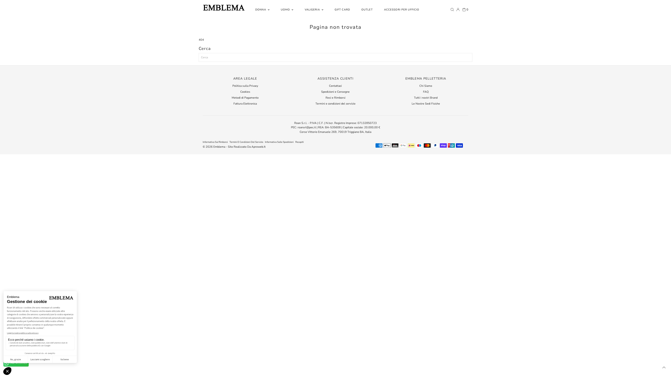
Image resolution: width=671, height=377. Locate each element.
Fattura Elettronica (245, 104)
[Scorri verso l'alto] (664, 367)
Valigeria (313, 9)
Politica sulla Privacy (245, 86)
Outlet (367, 9)
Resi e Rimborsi (335, 98)
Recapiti (299, 142)
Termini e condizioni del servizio (335, 104)
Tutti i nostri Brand (426, 98)
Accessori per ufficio (401, 9)
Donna (261, 9)
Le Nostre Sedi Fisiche (426, 104)
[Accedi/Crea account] (458, 9)
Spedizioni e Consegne (335, 92)
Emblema (219, 147)
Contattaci (335, 86)
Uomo (286, 9)
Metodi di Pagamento (245, 98)
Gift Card (342, 9)
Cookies (245, 92)
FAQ (426, 92)
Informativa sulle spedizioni (279, 142)
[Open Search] (452, 9)
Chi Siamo (425, 86)
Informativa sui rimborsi (215, 142)
